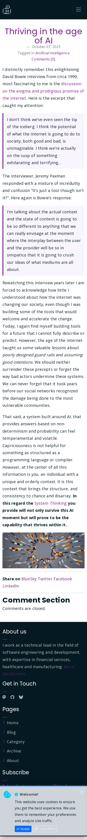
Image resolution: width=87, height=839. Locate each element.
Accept (24, 829)
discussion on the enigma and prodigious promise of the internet (43, 91)
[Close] (81, 792)
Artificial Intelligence (52, 52)
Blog (11, 732)
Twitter (45, 578)
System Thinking (50, 503)
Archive (14, 751)
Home (12, 722)
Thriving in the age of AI (44, 36)
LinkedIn (10, 586)
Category (16, 741)
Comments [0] (43, 59)
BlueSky (29, 578)
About (13, 760)
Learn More (47, 829)
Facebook (63, 578)
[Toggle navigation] (79, 10)
